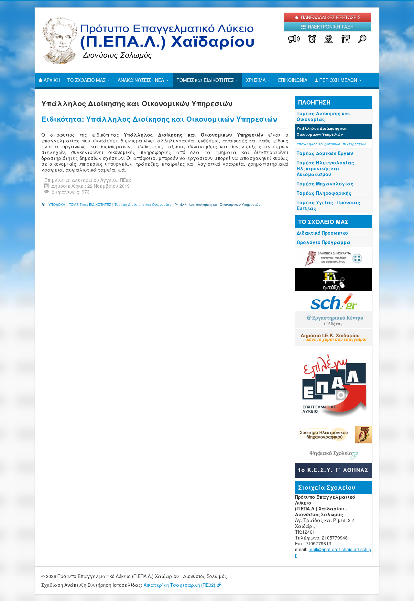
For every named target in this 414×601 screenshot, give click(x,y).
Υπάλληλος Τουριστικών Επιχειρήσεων (331, 143)
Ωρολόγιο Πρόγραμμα (323, 242)
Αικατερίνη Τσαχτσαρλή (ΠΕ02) (179, 585)
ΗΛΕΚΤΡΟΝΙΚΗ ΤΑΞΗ (330, 26)
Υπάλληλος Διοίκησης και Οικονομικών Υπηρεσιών (322, 131)
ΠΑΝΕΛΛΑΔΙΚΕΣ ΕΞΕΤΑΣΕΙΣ (330, 17)
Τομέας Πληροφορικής (324, 193)
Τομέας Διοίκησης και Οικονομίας (323, 116)
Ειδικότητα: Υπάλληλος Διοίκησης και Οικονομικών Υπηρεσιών (159, 119)
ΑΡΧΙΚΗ (52, 80)
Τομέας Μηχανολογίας (325, 183)
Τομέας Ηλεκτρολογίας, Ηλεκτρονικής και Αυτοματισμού (326, 168)
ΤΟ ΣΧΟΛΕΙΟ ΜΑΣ (86, 80)
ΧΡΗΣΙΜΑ (256, 80)
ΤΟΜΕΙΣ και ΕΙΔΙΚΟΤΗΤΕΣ (205, 80)
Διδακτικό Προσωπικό (322, 232)
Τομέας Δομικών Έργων (325, 153)
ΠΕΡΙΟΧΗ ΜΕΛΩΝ (338, 80)
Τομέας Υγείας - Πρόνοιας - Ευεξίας (330, 205)
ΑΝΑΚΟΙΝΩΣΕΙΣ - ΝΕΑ (141, 80)
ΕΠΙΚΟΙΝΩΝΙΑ (292, 80)
